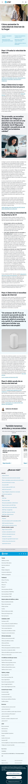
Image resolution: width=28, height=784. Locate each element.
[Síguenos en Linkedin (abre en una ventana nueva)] (25, 554)
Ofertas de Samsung (6, 645)
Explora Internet (5, 475)
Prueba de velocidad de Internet (8, 625)
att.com (3, 549)
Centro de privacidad (18, 762)
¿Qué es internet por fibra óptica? (8, 713)
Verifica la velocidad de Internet (8, 534)
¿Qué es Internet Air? (6, 709)
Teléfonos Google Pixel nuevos (8, 664)
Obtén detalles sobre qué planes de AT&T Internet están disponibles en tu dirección (13, 208)
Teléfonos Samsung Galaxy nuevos (9, 662)
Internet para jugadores (7, 494)
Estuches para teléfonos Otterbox (9, 699)
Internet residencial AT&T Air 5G (8, 487)
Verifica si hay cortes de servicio (8, 541)
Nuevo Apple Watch (6, 679)
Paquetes (4, 518)
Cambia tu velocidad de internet (8, 531)
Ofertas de (5, 643)
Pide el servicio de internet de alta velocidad (11, 477)
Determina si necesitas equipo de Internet (19, 40)
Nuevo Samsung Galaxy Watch (8, 682)
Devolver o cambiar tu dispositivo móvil (10, 718)
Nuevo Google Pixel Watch (7, 684)
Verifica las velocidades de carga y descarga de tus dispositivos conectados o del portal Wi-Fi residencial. (13, 79)
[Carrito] (22, 2)
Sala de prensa (5, 728)
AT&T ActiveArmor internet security (9, 525)
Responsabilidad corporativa (7, 733)
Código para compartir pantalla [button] (8, 745)
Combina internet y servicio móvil (8, 706)
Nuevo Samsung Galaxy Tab (7, 677)
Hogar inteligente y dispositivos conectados (11, 491)
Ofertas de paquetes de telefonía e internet (11, 647)
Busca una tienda (5, 726)
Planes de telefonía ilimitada (7, 601)
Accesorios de (6, 694)
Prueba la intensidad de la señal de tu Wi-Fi (20, 36)
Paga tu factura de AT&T (7, 529)
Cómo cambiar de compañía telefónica (10, 623)
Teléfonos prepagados (6, 574)
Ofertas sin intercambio (6, 654)
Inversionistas (4, 731)
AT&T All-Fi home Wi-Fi (6, 489)
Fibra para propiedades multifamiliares (10, 502)
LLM (2, 755)
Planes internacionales (6, 604)
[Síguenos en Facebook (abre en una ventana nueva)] (21, 554)
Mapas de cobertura (5, 762)
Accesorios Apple (5, 692)
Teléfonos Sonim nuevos (7, 669)
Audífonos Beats (5, 701)
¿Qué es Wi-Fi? (4, 720)
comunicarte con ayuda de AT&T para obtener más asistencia (12, 403)
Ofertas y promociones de (8, 638)
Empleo (3, 735)
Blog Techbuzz (4, 748)
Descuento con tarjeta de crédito (8, 650)
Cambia (3, 608)
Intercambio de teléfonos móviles (8, 630)
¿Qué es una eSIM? (5, 716)
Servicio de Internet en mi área (8, 482)
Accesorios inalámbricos (7, 572)
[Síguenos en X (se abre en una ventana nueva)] (19, 554)
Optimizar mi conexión (6, 536)
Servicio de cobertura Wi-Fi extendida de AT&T (11, 520)
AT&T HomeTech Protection (7, 523)
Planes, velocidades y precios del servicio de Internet (13, 480)
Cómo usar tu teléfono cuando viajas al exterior (11, 711)
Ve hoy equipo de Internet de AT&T (10, 377)
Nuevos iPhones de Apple (7, 660)
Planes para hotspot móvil (7, 613)
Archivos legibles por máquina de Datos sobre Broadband (13, 742)
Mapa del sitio (4, 760)
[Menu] (2, 2)
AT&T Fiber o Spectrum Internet (8, 512)
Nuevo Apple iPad (5, 675)
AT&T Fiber (4, 498)
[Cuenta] (25, 2)
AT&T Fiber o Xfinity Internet (7, 514)
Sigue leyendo (6, 463)
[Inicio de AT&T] (8, 2)
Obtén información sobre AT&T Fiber (9, 507)
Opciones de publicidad (18, 760)
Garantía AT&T (4, 740)
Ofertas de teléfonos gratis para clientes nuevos (12, 652)
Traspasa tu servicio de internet (8, 633)
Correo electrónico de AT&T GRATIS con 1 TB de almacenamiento (13, 753)
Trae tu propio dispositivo (7, 628)
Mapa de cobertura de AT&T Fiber (9, 505)
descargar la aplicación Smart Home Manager (14, 274)
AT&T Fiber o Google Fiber (7, 509)
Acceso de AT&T (5, 484)
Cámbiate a (5, 621)
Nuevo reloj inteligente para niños (8, 686)
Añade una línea (5, 606)
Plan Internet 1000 (6, 500)
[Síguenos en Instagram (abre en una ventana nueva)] (23, 554)
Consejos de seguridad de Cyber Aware (10, 538)
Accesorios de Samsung (6, 696)
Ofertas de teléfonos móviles (8, 640)
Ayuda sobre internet (6, 543)
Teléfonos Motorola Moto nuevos (8, 667)
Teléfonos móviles (5, 560)
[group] (14, 558)
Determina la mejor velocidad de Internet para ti (7, 41)
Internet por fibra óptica (6, 562)
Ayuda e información (6, 738)
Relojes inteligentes (6, 569)
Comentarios (4, 751)
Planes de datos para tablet (7, 611)
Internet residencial (6, 565)
